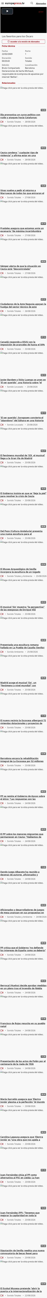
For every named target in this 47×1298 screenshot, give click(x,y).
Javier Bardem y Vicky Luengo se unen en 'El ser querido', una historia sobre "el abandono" (23, 381)
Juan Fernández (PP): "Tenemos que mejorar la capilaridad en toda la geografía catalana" (19, 1214)
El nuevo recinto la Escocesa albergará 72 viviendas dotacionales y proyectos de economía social (23, 722)
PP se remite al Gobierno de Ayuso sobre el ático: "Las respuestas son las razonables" (22, 798)
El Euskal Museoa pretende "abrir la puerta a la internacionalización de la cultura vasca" (21, 1290)
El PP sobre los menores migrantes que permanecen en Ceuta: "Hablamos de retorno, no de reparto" (21, 836)
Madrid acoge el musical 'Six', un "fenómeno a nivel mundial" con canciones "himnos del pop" (18, 684)
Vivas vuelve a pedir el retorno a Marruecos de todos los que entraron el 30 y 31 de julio (22, 192)
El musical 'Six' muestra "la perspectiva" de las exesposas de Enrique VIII (22, 608)
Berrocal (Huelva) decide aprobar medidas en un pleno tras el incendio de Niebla (23, 987)
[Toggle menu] (2, 3)
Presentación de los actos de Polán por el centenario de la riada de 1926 (23, 1063)
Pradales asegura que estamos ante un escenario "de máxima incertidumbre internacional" (22, 230)
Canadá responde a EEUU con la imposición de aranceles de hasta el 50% (22, 343)
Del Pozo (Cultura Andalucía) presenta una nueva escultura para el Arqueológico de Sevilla (21, 533)
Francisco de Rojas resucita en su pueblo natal (22, 1025)
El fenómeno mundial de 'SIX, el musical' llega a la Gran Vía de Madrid (22, 457)
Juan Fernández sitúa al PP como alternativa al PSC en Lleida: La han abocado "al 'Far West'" (19, 1176)
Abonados (41, 3)
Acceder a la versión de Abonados (25, 41)
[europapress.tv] (14, 3)
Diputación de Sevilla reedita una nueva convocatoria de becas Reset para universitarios (22, 1252)
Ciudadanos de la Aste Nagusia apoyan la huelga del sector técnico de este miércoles (23, 306)
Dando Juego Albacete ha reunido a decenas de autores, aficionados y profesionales (19, 873)
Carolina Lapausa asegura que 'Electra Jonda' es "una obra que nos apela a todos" (21, 1138)
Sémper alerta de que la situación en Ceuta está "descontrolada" (20, 267)
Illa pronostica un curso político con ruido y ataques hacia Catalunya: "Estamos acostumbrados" (20, 116)
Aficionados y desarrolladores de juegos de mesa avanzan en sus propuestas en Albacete (22, 911)
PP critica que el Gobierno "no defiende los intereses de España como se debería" (23, 949)
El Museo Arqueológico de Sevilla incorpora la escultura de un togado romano (20, 571)
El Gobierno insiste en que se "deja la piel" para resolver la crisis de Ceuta (23, 495)
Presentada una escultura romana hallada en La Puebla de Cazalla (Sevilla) (22, 646)
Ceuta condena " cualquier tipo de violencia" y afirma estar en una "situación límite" (19, 154)
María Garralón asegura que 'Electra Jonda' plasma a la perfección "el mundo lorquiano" (22, 1101)
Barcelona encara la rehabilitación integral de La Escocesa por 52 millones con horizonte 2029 (21, 760)
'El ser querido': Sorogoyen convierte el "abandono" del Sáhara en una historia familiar (22, 419)
